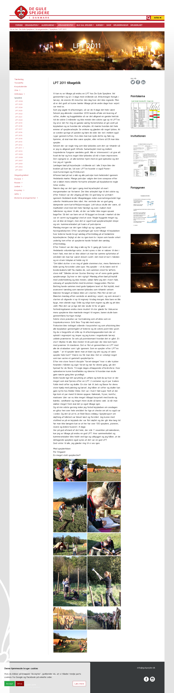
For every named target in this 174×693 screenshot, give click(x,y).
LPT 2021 (18, 117)
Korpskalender (20, 86)
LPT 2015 (18, 135)
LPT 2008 (19, 157)
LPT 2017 (18, 129)
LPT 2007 (19, 160)
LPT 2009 (19, 154)
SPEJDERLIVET (136, 25)
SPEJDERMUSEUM (120, 25)
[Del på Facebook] (138, 82)
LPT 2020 (19, 120)
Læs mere (79, 683)
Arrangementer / (43, 29)
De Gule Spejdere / (27, 29)
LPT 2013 (18, 142)
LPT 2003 (18, 164)
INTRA (157, 18)
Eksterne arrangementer (25, 198)
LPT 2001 (18, 170)
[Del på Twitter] (133, 82)
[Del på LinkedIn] (143, 82)
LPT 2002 (19, 167)
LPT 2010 (18, 151)
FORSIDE (19, 25)
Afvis (19, 683)
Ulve (16, 90)
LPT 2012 (18, 145)
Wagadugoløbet (21, 175)
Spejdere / (54, 29)
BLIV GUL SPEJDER (84, 25)
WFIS (16, 194)
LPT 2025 (18, 104)
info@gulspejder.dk (146, 667)
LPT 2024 (18, 107)
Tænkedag (19, 79)
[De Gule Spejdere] (31, 12)
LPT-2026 (19, 101)
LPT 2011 (18, 148)
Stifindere (18, 94)
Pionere (17, 179)
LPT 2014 (18, 138)
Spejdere (18, 98)
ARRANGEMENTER (65, 25)
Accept (9, 683)
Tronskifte (18, 83)
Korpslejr (18, 190)
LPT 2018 (18, 126)
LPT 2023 (18, 110)
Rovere (17, 182)
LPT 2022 (18, 114)
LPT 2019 (18, 123)
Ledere (17, 186)
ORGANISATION (31, 25)
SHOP (108, 25)
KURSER (99, 25)
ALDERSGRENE (47, 25)
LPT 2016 (18, 132)
